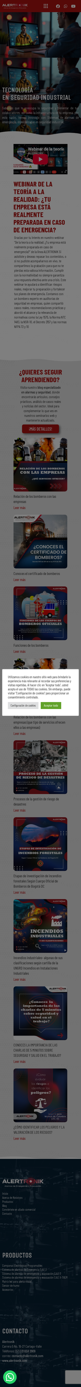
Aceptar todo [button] (51, 705)
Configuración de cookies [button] (23, 705)
